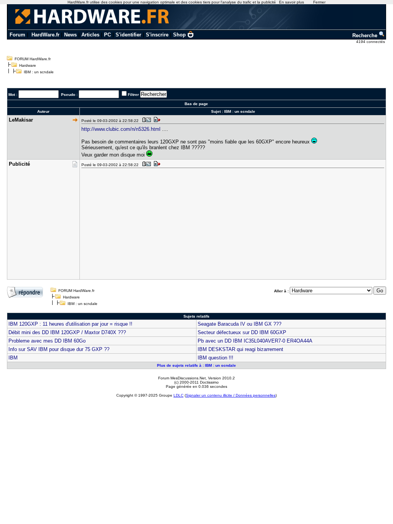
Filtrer (133, 94)
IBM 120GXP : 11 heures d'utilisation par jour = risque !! (70, 324)
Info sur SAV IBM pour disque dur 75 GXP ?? (58, 349)
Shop (179, 35)
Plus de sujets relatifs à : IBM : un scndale (196, 365)
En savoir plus (291, 2)
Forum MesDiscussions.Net (182, 378)
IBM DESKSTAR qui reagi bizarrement (240, 349)
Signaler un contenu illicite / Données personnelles (231, 395)
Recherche (365, 35)
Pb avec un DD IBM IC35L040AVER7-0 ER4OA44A (255, 341)
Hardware (27, 65)
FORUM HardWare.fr (33, 59)
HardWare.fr (45, 35)
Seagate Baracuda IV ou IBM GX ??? (239, 324)
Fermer (319, 2)
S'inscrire (157, 35)
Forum (17, 35)
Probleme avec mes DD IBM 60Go (47, 341)
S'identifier (128, 35)
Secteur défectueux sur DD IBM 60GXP (242, 332)
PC (107, 35)
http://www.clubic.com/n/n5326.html (120, 129)
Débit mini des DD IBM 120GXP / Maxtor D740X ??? (67, 332)
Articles (90, 35)
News (70, 35)
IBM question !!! (215, 358)
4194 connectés (371, 42)
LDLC (178, 395)
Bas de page (196, 104)
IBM (13, 358)
